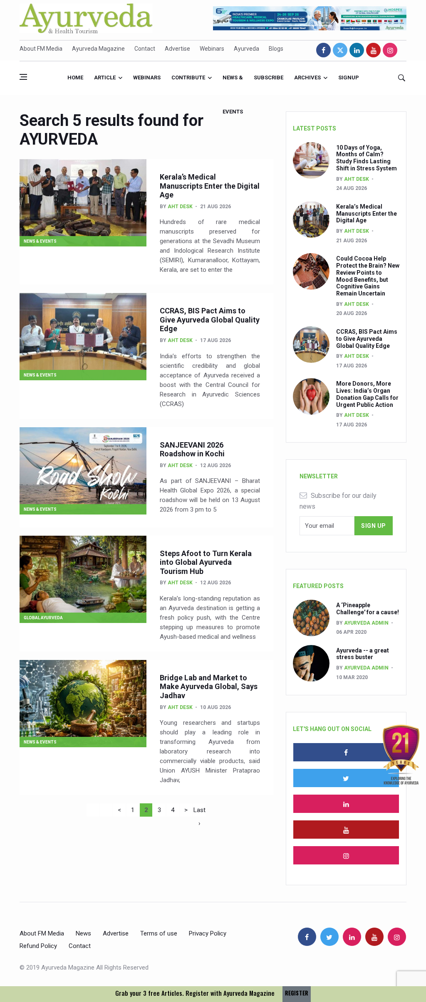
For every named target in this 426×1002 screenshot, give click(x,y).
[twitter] (340, 50)
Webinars (212, 48)
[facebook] (323, 50)
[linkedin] (356, 50)
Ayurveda (246, 48)
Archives (307, 77)
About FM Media (41, 48)
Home (75, 77)
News (83, 933)
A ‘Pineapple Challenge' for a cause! (367, 608)
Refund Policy (38, 946)
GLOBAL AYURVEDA (43, 617)
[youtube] (373, 50)
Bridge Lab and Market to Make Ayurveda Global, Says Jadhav (209, 686)
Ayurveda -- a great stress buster (362, 654)
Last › (199, 811)
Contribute (188, 77)
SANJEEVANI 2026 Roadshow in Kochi (192, 449)
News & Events (233, 84)
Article (105, 77)
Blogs (276, 48)
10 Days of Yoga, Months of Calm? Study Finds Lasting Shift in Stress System (366, 158)
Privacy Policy (207, 933)
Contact (144, 48)
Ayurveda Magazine (98, 48)
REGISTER (296, 993)
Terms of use (158, 933)
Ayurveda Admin (366, 623)
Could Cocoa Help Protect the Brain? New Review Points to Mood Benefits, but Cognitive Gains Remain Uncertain (367, 276)
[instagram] (390, 50)
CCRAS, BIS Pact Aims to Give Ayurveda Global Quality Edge (210, 319)
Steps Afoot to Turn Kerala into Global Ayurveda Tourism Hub (206, 562)
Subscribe (268, 77)
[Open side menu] (23, 77)
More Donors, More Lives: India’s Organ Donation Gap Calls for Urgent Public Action (367, 394)
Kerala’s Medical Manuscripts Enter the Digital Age (210, 185)
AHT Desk (180, 206)
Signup (348, 77)
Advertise (177, 48)
